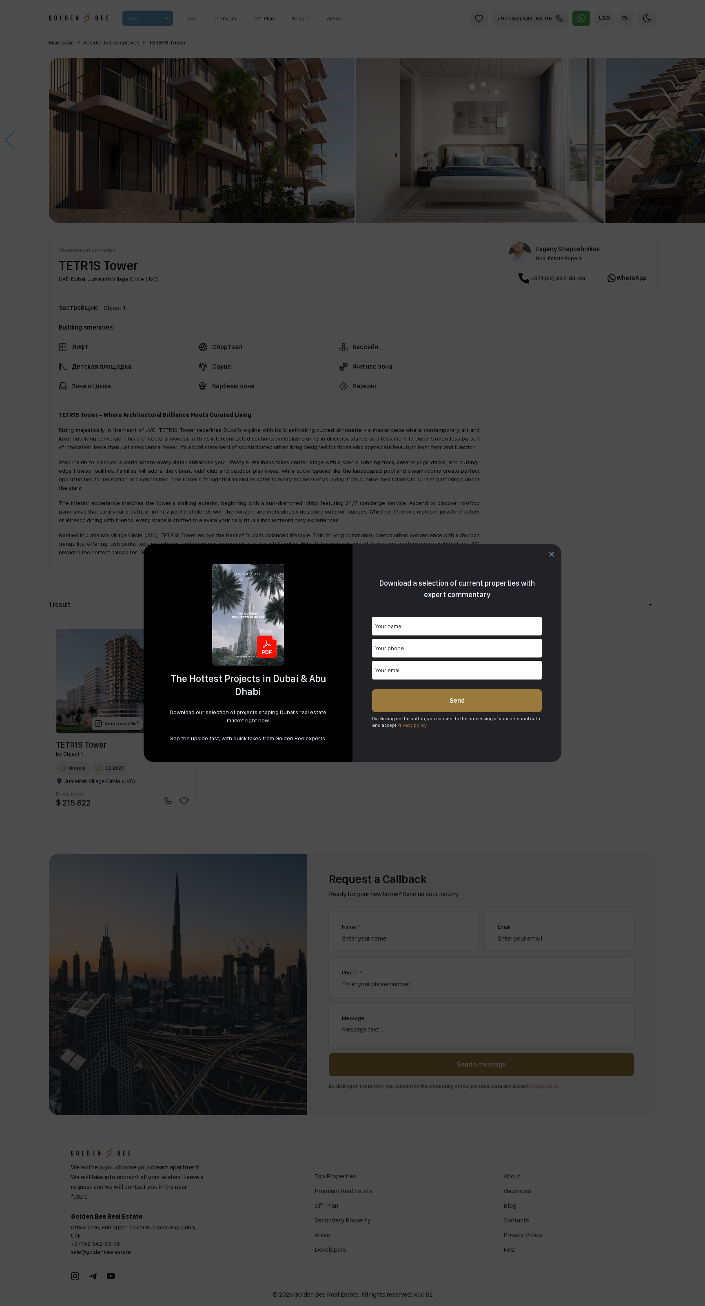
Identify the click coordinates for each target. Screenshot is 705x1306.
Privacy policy (412, 725)
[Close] (551, 554)
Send (457, 700)
